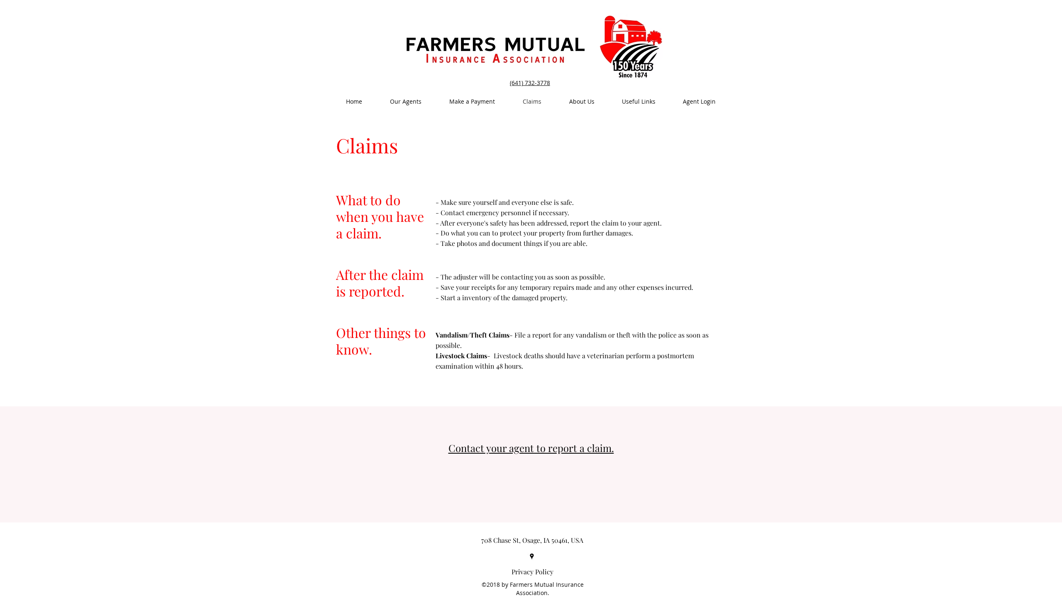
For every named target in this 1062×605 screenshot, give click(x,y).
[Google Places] (532, 556)
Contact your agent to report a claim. (531, 447)
